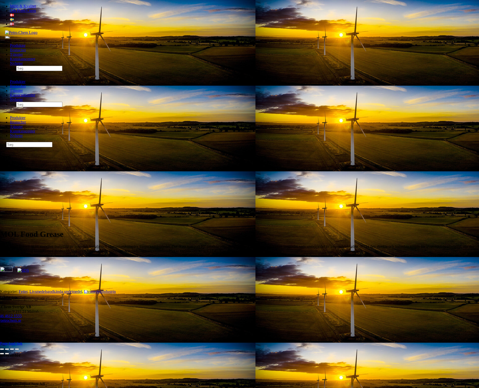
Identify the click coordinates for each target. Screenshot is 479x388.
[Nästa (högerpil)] (7, 353)
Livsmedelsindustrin (100, 291)
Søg (13, 68)
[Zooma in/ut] (2, 349)
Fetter (23, 291)
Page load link (11, 343)
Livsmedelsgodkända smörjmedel (55, 291)
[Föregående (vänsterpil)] (2, 353)
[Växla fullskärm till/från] (7, 349)
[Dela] (12, 349)
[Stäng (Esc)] (17, 349)
